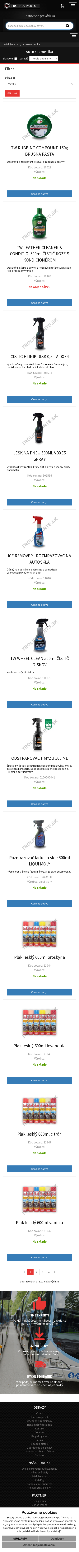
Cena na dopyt (39, 194)
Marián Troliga (39, 1504)
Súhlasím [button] (20, 1538)
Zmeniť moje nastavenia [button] (39, 1544)
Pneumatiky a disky (40, 1487)
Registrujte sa (39, 1436)
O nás (39, 1413)
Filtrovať (12, 93)
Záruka (40, 1440)
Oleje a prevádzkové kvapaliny (39, 1468)
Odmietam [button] (57, 1538)
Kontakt (39, 1428)
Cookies (39, 1455)
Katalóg (39, 1480)
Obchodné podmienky (39, 1421)
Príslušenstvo (11, 44)
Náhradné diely (39, 1472)
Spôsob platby (39, 1444)
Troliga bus (39, 1501)
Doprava (39, 1432)
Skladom (8, 58)
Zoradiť (23, 58)
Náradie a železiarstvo (39, 1484)
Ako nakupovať (39, 1417)
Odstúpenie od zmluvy (40, 1447)
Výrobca (10, 78)
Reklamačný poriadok (39, 1424)
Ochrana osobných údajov (39, 1451)
